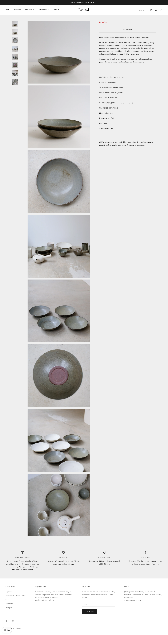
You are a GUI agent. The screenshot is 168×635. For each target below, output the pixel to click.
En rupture (127, 30)
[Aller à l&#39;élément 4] (15, 48)
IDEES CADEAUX (44, 10)
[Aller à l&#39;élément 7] (15, 73)
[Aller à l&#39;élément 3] (15, 40)
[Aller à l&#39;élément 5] (15, 57)
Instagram (9, 607)
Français (141, 10)
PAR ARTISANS (30, 10)
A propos (8, 591)
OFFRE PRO (17, 10)
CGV (7, 600)
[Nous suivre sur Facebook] (6, 621)
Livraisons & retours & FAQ (15, 595)
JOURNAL (57, 10)
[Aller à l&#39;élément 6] (15, 65)
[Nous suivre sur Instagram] (12, 621)
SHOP (7, 10)
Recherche (9, 603)
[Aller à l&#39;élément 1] (15, 24)
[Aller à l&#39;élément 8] (15, 81)
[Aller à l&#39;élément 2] (15, 32)
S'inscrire (89, 611)
